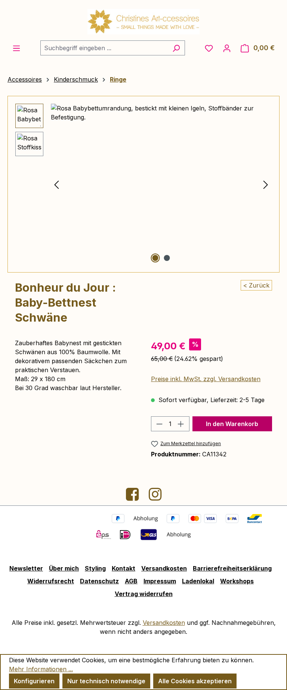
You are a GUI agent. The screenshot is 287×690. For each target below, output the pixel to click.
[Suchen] (176, 47)
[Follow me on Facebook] (133, 497)
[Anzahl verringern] (159, 423)
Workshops (237, 581)
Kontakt (123, 568)
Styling (95, 568)
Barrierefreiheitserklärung (232, 568)
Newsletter (26, 568)
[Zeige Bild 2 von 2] (167, 258)
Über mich (64, 568)
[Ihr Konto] (227, 47)
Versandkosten (164, 568)
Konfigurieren (34, 681)
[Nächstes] (265, 184)
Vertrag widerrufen (144, 594)
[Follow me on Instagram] (155, 497)
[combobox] (104, 47)
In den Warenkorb (232, 424)
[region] (143, 184)
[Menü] (16, 47)
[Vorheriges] (56, 184)
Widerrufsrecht (50, 581)
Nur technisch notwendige (106, 681)
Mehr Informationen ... (41, 669)
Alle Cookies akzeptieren (195, 681)
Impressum (160, 581)
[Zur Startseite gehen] (143, 21)
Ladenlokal (198, 581)
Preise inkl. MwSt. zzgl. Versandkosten (205, 379)
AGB (131, 581)
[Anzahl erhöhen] (181, 423)
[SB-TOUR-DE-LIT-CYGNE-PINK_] (161, 184)
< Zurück (256, 285)
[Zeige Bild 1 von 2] (155, 258)
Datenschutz (99, 581)
